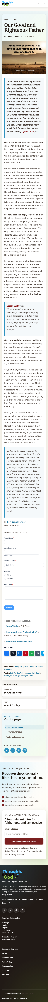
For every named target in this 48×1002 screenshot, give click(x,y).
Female (10, 578)
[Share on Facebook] (6, 653)
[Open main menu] (44, 3)
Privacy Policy (7, 999)
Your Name (9, 538)
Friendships (6, 930)
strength (24, 675)
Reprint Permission (20, 999)
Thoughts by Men (21, 666)
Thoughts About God (14, 993)
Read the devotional (15, 727)
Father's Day (7, 962)
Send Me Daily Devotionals (24, 841)
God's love (21, 673)
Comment (8, 584)
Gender (7, 571)
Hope (6, 675)
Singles (5, 927)
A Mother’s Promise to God (18, 641)
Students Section (8, 933)
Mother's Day (7, 958)
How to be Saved (8, 939)
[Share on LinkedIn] (19, 653)
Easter (4, 953)
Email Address (10, 548)
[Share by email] (37, 653)
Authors (39, 899)
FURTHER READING (15, 732)
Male (9, 575)
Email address (11, 829)
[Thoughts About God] (7, 3)
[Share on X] (13, 653)
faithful (13, 673)
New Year (5, 974)
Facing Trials (11, 626)
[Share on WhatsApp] (31, 653)
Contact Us (6, 903)
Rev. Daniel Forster (16, 522)
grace (28, 673)
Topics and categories (15, 737)
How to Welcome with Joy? (21, 632)
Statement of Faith (26, 899)
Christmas (6, 970)
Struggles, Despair (9, 937)
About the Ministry (9, 899)
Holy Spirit (36, 673)
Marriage (5, 922)
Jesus (12, 675)
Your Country (10, 560)
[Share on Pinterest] (25, 653)
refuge (17, 675)
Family (4, 925)
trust (31, 675)
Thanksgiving (7, 966)
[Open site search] (39, 3)
